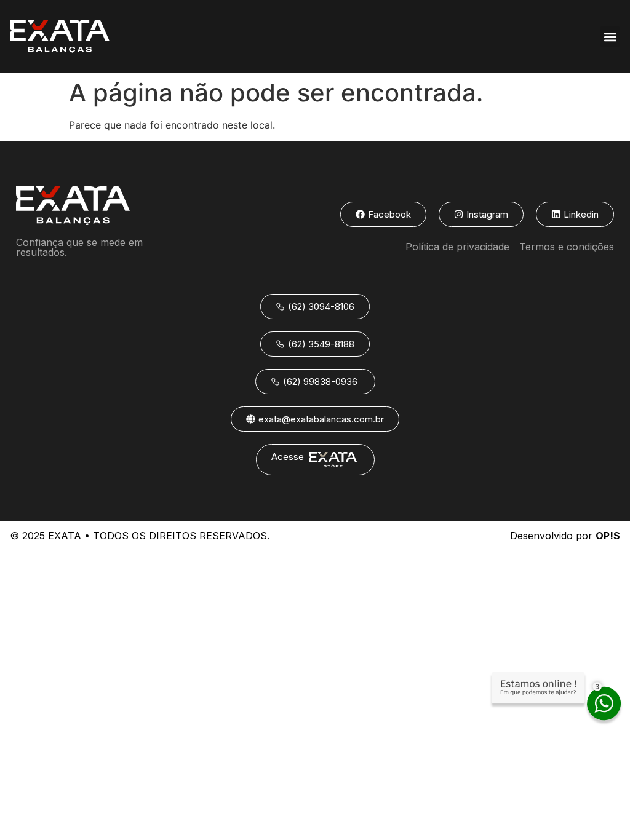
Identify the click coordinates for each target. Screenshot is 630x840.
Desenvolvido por (565, 535)
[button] (610, 36)
